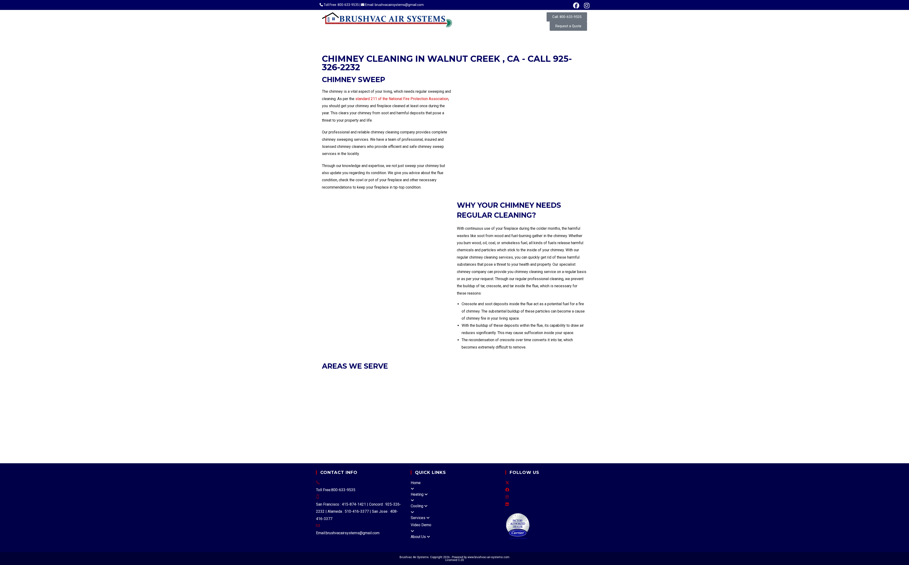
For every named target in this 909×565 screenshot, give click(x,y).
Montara (430, 421)
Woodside (395, 406)
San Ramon (560, 385)
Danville (357, 385)
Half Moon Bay (425, 399)
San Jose (355, 414)
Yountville (428, 435)
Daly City (360, 399)
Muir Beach (363, 450)
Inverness (417, 442)
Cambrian (362, 428)
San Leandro (517, 378)
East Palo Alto (380, 399)
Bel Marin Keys (398, 450)
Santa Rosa (485, 435)
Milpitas (516, 406)
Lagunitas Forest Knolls (488, 442)
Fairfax (404, 392)
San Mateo (343, 406)
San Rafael (499, 392)
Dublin (370, 378)
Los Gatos (500, 406)
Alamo (421, 414)
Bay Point (576, 414)
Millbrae (488, 399)
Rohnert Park (465, 435)
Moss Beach (448, 421)
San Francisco (344, 392)
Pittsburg (485, 385)
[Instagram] (507, 497)
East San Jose (403, 428)
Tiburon (532, 392)
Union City (537, 378)
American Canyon (371, 435)
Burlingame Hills (335, 421)
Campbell (412, 406)
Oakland (463, 378)
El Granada (359, 421)
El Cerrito (371, 385)
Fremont (402, 378)
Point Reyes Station (496, 450)
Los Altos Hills (478, 406)
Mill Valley (435, 392)
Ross (462, 392)
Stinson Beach (417, 457)
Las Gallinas (351, 457)
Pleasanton (496, 378)
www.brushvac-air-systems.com (488, 557)
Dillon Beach (381, 442)
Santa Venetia (374, 457)
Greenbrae (517, 442)
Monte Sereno (536, 406)
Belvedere (365, 392)
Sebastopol (505, 435)
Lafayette (404, 385)
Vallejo (452, 428)
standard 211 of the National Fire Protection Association (401, 99)
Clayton (328, 385)
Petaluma (444, 435)
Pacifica (502, 399)
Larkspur (418, 392)
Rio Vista (560, 428)
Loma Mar (393, 421)
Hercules (387, 385)
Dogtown (401, 442)
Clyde (512, 414)
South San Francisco (369, 406)
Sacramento (575, 435)
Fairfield (545, 428)
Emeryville (385, 378)
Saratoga (390, 414)
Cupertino (429, 406)
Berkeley (356, 378)
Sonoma (543, 435)
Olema (473, 450)
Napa (365, 442)
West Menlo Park (516, 421)
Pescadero (469, 421)
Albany (342, 378)
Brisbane (576, 392)
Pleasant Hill (504, 385)
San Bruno (566, 399)
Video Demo (421, 525)
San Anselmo (478, 392)
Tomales (437, 457)
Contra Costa (528, 414)
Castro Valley (542, 421)
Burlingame (331, 399)
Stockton (353, 442)
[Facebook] (507, 490)
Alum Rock (345, 428)
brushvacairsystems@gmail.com (352, 533)
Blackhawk (468, 414)
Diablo (545, 414)
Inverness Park (438, 442)
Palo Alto (338, 414)
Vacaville (336, 435)
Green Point (441, 450)
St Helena (410, 435)
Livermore (433, 378)
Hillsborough (449, 399)
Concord (342, 385)
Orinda (459, 385)
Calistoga (394, 435)
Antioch (552, 378)
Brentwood (568, 378)
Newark (449, 378)
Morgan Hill (557, 406)
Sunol (573, 421)
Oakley (447, 385)
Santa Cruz (437, 428)
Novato (451, 392)
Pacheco (559, 414)
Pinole (471, 385)
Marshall (533, 442)
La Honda (376, 421)
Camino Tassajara (492, 414)
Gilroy (443, 406)
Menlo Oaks (413, 421)
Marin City (396, 457)
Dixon (532, 428)
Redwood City (545, 399)
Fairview (561, 421)
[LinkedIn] (507, 504)
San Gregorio (490, 421)
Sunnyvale (407, 414)
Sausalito (517, 392)
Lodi (325, 442)
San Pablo (542, 385)
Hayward (417, 378)
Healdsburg (526, 435)
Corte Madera (386, 392)
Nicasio (379, 450)
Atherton (546, 392)
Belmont (560, 392)
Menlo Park (470, 399)
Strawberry (551, 442)
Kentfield (459, 442)
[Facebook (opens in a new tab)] (576, 6)
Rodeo (433, 414)
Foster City (402, 399)
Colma (346, 399)
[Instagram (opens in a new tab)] (585, 6)
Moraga (435, 385)
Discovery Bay (501, 428)
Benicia (520, 428)
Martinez (420, 385)
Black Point (421, 450)
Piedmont (478, 378)
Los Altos (457, 406)
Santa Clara (373, 414)
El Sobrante (449, 414)
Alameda (329, 378)
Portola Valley (521, 399)
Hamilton (459, 450)
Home (416, 483)
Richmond (524, 385)
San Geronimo (550, 450)
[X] (507, 483)
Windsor (558, 435)
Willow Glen (381, 428)
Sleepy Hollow (525, 450)
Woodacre (453, 457)
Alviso (422, 428)
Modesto (337, 442)
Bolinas (483, 428)
